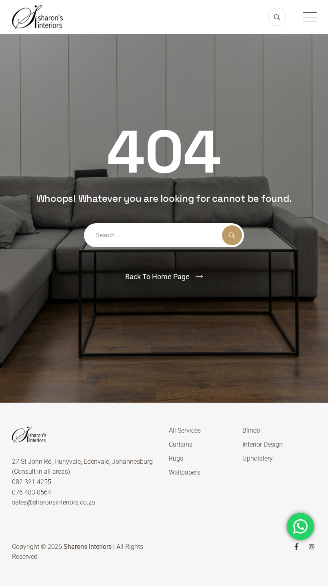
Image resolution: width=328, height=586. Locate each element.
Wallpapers (184, 472)
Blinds (251, 430)
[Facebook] (296, 546)
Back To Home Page (157, 276)
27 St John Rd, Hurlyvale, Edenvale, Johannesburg (82, 461)
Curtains (180, 444)
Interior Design (262, 444)
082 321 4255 (31, 482)
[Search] (277, 17)
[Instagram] (311, 546)
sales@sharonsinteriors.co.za (53, 502)
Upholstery (257, 458)
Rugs (176, 458)
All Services (185, 430)
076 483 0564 (31, 492)
